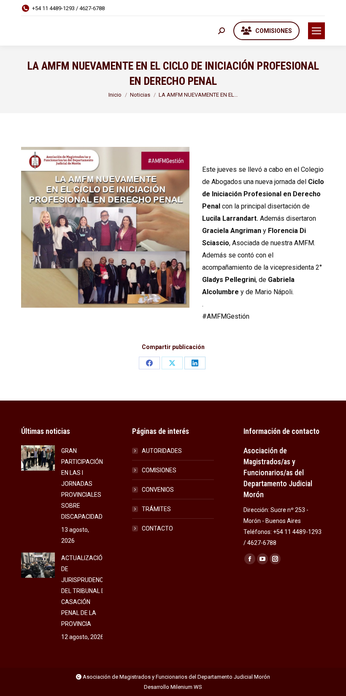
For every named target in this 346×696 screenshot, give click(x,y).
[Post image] (38, 458)
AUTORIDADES (162, 450)
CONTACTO (157, 528)
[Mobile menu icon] (316, 30)
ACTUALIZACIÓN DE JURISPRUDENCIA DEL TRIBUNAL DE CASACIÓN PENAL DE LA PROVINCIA (85, 591)
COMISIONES (159, 470)
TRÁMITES (156, 509)
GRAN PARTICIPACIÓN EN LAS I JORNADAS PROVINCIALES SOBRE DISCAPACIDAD (82, 483)
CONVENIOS (158, 489)
